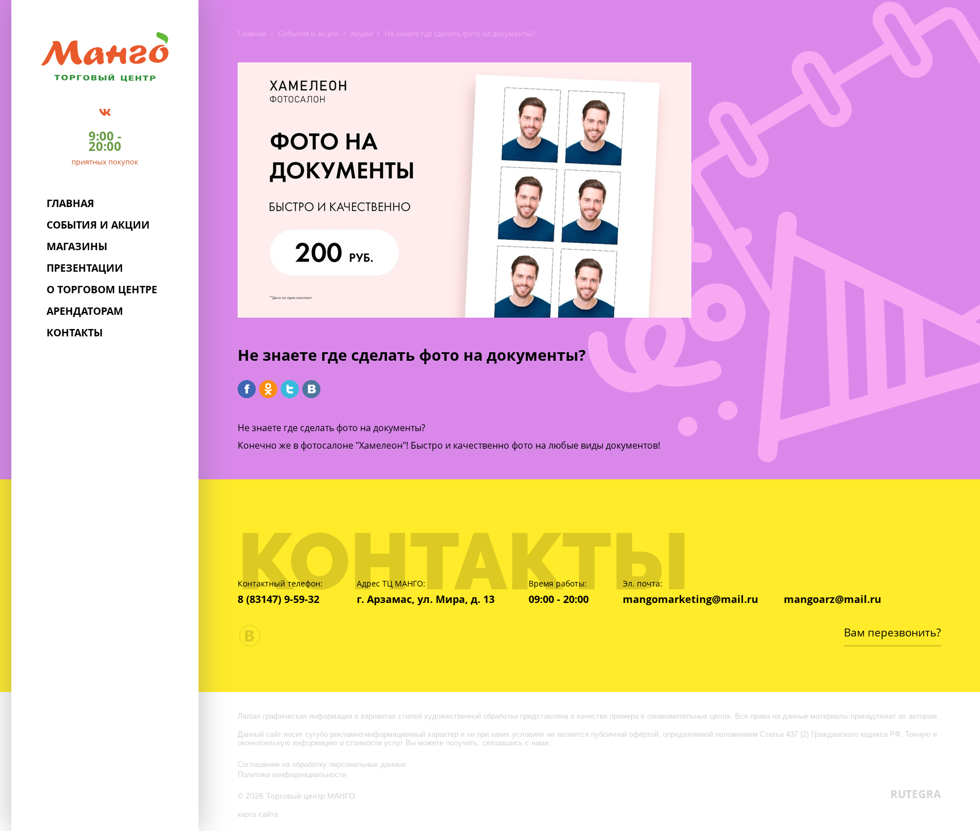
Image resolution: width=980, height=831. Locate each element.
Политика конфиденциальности (292, 774)
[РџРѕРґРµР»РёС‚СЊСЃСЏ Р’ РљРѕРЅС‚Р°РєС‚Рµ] (311, 389)
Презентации (85, 268)
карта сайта (258, 814)
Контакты (75, 332)
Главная (70, 203)
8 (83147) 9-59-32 (278, 599)
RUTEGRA (915, 794)
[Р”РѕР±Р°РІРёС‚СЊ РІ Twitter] (290, 389)
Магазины (77, 246)
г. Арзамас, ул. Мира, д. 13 (426, 599)
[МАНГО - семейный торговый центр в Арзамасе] (105, 55)
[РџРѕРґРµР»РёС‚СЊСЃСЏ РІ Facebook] (247, 389)
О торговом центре (102, 289)
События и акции (98, 224)
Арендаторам (85, 311)
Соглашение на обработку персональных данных (322, 763)
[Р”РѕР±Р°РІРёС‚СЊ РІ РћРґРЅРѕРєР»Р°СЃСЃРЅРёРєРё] (268, 389)
